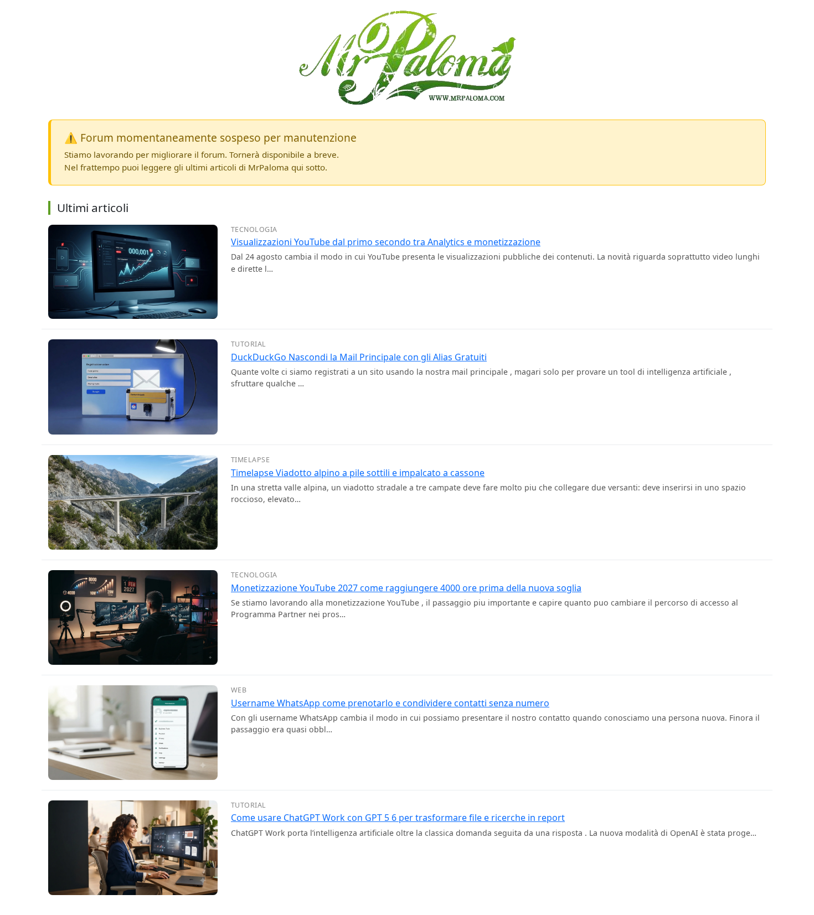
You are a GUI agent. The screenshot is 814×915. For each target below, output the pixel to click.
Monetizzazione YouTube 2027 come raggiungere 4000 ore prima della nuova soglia (406, 588)
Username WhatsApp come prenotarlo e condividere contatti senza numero (390, 703)
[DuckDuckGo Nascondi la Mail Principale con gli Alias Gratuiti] (133, 386)
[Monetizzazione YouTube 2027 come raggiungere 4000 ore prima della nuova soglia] (133, 617)
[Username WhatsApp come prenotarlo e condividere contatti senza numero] (133, 732)
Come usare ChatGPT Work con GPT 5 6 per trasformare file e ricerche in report (398, 817)
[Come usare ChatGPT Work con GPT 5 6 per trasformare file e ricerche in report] (133, 846)
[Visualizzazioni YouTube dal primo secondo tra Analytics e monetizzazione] (133, 271)
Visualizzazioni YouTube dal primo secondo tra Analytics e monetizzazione (385, 242)
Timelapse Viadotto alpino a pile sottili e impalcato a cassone (358, 473)
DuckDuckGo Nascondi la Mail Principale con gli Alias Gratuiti (359, 357)
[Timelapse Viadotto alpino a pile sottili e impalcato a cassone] (133, 501)
